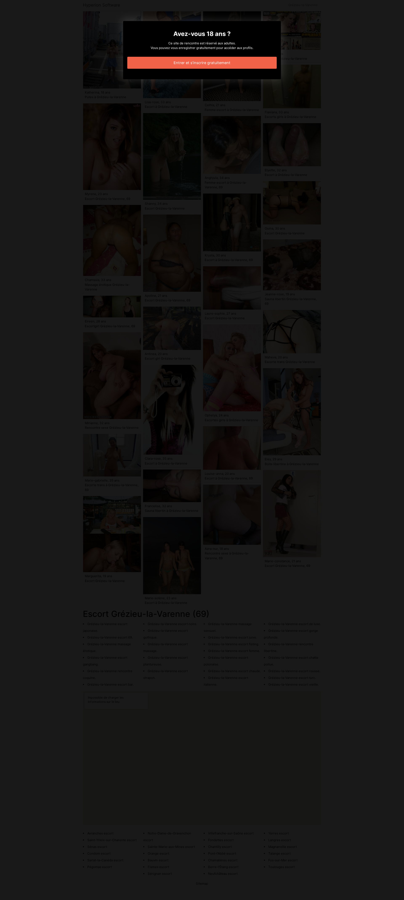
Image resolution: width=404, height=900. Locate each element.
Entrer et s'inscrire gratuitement (202, 63)
